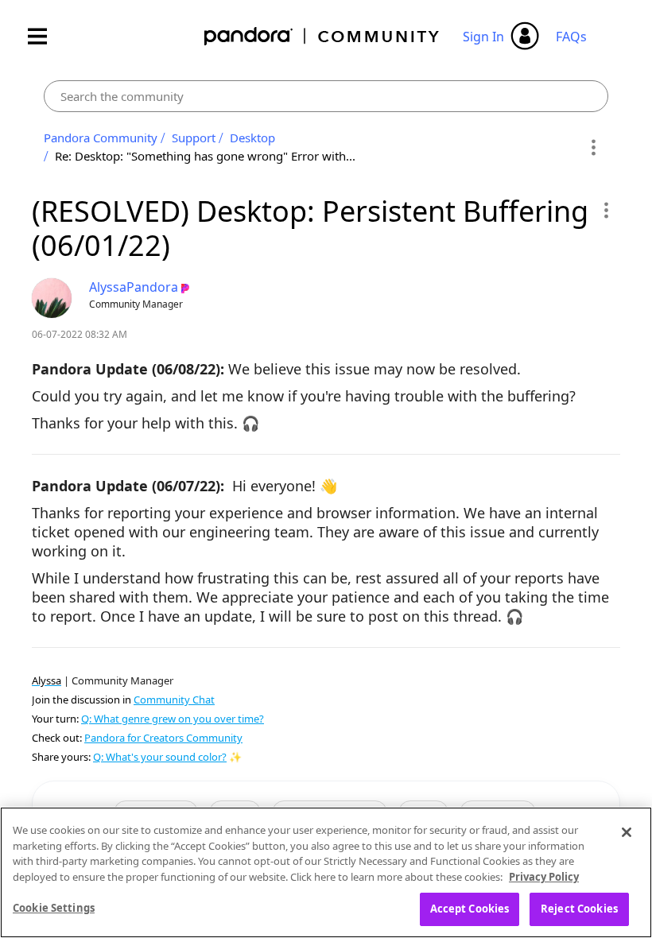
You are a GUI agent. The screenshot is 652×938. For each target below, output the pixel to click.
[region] (326, 872)
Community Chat (174, 699)
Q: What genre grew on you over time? (172, 718)
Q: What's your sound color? (160, 757)
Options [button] (593, 147)
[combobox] (326, 96)
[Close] (626, 832)
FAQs (571, 36)
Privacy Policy (544, 877)
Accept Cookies (470, 908)
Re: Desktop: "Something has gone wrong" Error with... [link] (205, 156)
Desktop (252, 137)
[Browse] (45, 36)
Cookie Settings (54, 908)
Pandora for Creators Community (163, 738)
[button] (605, 210)
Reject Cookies (579, 908)
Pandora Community (322, 36)
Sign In (483, 36)
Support (193, 137)
